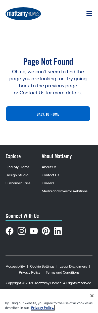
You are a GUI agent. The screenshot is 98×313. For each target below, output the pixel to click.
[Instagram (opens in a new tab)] (22, 231)
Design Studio (17, 175)
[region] (49, 301)
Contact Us (32, 93)
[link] (48, 113)
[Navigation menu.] (89, 14)
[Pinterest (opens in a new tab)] (46, 231)
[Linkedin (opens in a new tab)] (58, 231)
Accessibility (17, 266)
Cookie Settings (44, 266)
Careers (48, 183)
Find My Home (18, 167)
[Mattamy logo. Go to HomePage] (23, 14)
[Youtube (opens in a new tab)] (34, 231)
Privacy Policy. (42, 307)
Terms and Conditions (62, 272)
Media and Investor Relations (64, 191)
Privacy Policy (31, 272)
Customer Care (18, 183)
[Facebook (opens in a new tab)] (10, 231)
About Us (49, 167)
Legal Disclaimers (75, 266)
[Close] (91, 295)
